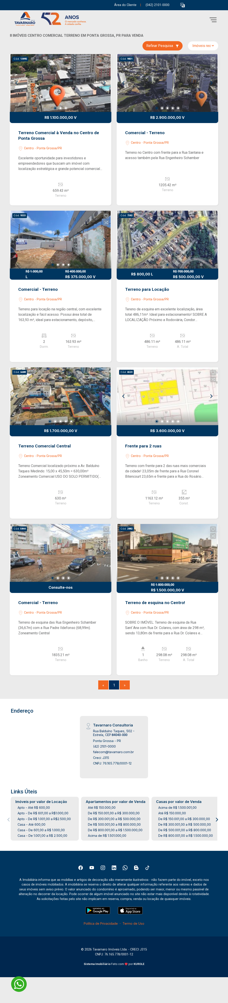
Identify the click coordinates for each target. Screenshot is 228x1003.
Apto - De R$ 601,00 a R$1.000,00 (43, 813)
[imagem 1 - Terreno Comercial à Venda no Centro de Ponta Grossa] (60, 83)
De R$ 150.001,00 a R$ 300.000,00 (114, 813)
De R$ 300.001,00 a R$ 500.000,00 (114, 819)
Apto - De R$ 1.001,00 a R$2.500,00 (44, 819)
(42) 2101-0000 (104, 746)
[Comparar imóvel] (106, 66)
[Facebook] (80, 867)
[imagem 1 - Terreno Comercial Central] (60, 396)
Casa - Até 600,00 (31, 824)
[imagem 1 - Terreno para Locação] (167, 240)
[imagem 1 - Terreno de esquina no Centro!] (167, 553)
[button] (182, 5)
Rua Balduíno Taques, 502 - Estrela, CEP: (113, 733)
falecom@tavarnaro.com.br (113, 752)
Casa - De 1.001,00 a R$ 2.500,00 (42, 835)
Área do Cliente (125, 5)
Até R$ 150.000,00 (102, 807)
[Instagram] (102, 867)
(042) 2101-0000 (157, 5)
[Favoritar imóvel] (106, 59)
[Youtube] (91, 867)
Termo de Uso (133, 923)
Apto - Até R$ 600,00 (34, 807)
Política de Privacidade (101, 923)
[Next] (104, 83)
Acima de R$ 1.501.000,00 (107, 835)
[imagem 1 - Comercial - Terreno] (167, 83)
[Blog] (136, 867)
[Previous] (17, 83)
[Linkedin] (114, 867)
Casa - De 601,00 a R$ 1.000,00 (41, 830)
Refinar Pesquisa (160, 46)
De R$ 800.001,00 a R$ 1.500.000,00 (115, 830)
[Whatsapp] (125, 867)
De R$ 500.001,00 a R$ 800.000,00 (114, 824)
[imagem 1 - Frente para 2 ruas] (167, 396)
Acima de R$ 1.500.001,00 (177, 807)
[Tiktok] (147, 867)
